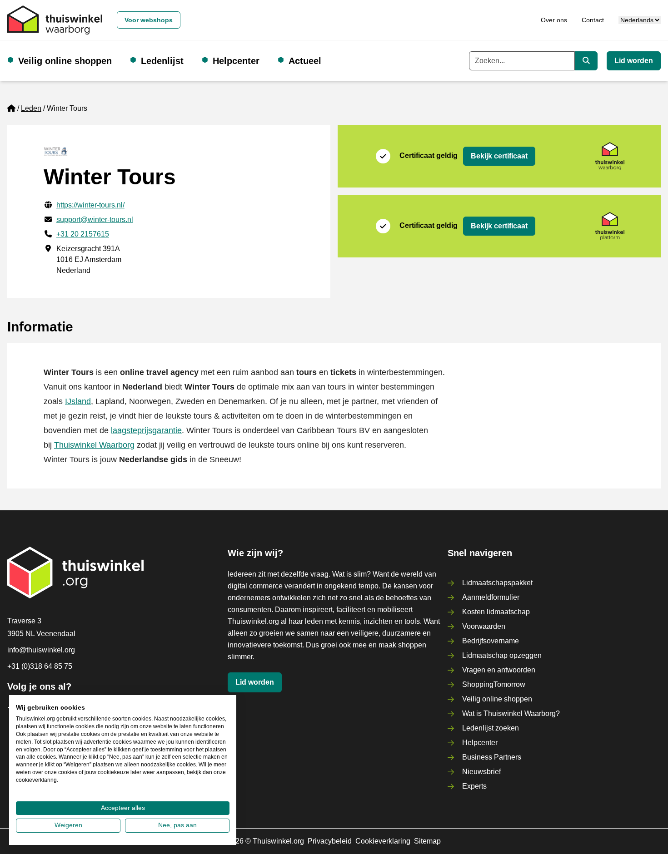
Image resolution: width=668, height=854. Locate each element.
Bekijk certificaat (499, 156)
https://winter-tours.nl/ (90, 205)
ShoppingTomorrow (493, 684)
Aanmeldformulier (490, 597)
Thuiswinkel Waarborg (94, 444)
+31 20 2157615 (82, 234)
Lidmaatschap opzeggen (502, 655)
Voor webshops (149, 20)
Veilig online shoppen (65, 61)
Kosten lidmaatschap (496, 612)
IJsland (78, 401)
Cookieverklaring (382, 841)
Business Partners (491, 757)
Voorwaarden (483, 626)
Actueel (305, 61)
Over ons (554, 20)
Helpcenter (236, 61)
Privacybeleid (330, 841)
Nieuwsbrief (481, 771)
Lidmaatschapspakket (497, 583)
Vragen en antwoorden (498, 670)
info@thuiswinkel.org (41, 650)
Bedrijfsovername (490, 641)
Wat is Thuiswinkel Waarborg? (511, 713)
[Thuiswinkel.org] (54, 20)
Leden (31, 108)
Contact (593, 20)
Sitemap (427, 841)
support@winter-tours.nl (94, 219)
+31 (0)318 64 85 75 (39, 666)
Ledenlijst (162, 61)
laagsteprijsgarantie (146, 430)
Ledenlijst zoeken (490, 728)
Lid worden (633, 60)
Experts (474, 786)
